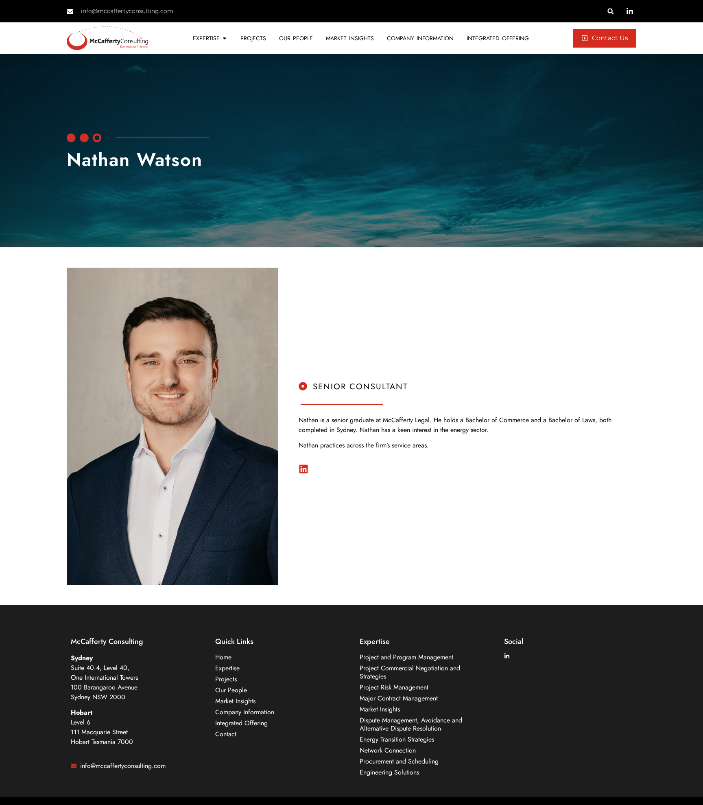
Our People (231, 690)
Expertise (227, 668)
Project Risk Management (394, 687)
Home (223, 657)
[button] (611, 11)
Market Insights (235, 701)
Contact (225, 734)
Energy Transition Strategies (397, 739)
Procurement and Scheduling (399, 761)
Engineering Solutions (389, 772)
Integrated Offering (241, 723)
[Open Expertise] (224, 38)
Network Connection (388, 750)
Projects (226, 679)
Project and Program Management (406, 657)
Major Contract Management (399, 698)
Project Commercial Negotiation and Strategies (410, 672)
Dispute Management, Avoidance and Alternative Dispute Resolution (411, 724)
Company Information (244, 712)
